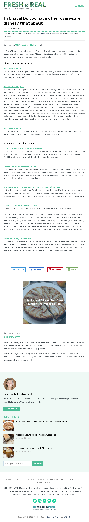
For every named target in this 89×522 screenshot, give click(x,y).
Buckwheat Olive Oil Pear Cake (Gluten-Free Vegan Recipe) (41, 421)
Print (73, 270)
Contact (30, 479)
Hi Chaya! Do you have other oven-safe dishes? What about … (42, 21)
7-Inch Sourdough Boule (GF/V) (18, 238)
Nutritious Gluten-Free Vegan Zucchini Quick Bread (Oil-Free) (32, 187)
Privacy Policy (43, 33)
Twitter (20, 270)
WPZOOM (67, 517)
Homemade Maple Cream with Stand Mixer (23, 148)
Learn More (11, 409)
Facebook (38, 270)
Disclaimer (73, 479)
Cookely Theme (54, 517)
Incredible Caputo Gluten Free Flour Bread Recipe (37, 435)
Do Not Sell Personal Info (51, 479)
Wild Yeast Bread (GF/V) (26, 45)
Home (8, 479)
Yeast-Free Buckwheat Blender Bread (21, 166)
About (18, 479)
